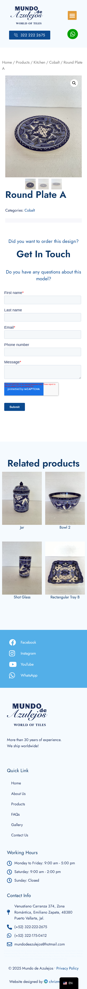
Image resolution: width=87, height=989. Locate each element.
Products (23, 62)
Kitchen (39, 62)
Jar (22, 527)
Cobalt (54, 62)
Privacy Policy (67, 968)
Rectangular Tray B (65, 597)
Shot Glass (22, 597)
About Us (18, 793)
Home (7, 62)
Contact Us (19, 835)
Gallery (17, 825)
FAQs (15, 814)
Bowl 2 (65, 527)
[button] (72, 15)
